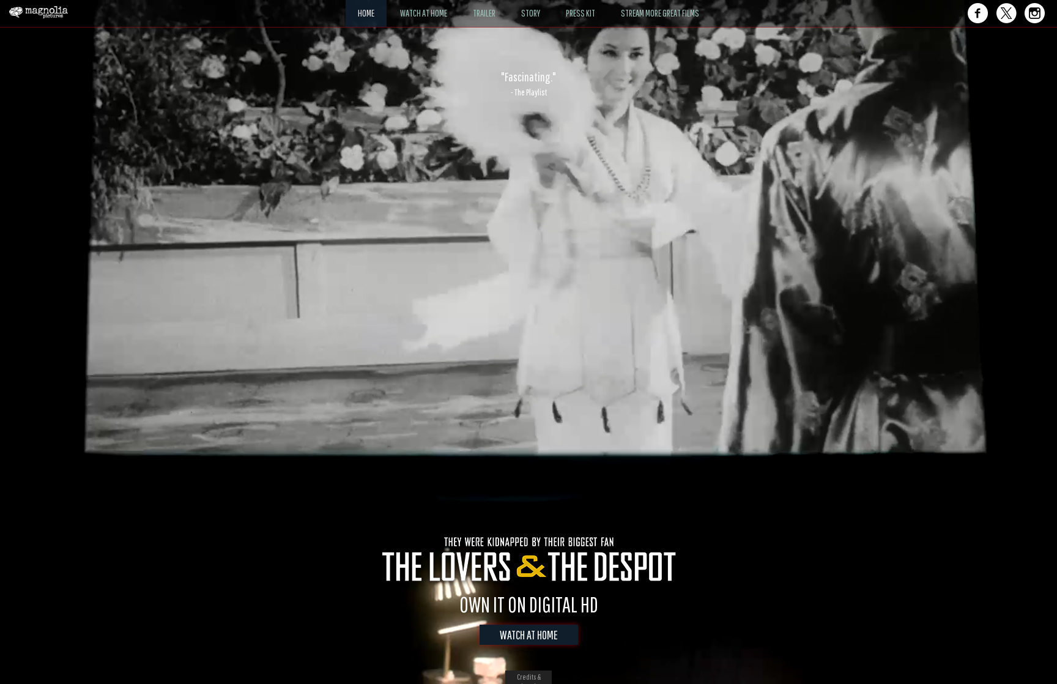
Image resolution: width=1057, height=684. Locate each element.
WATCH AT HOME (529, 635)
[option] (528, 83)
